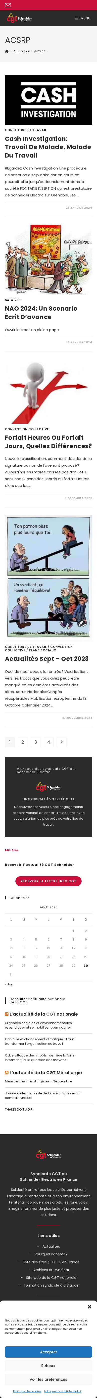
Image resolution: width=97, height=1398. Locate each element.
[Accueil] (7, 51)
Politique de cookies (27, 1391)
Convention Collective (27, 429)
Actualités (51, 1246)
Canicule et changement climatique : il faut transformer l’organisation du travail (39, 1041)
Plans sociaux (42, 650)
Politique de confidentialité (62, 1391)
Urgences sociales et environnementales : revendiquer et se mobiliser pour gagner (39, 1025)
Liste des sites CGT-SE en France (51, 1262)
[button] (89, 1306)
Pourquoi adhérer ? (51, 1254)
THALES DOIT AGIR (19, 1109)
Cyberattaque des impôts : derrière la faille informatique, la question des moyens (40, 1057)
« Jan (9, 984)
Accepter (48, 1352)
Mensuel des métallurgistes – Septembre (38, 1081)
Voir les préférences (48, 1379)
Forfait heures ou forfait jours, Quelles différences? (48, 442)
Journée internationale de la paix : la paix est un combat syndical (43, 1095)
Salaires (13, 300)
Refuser (48, 1365)
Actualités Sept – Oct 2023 (47, 659)
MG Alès (11, 850)
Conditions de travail (26, 130)
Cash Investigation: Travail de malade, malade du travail (48, 147)
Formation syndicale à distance (51, 1285)
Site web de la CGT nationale (51, 1277)
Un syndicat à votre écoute (49, 799)
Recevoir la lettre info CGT (48, 881)
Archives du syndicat (51, 1269)
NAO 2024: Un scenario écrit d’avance (41, 312)
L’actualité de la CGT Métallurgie (46, 1073)
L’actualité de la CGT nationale (44, 1014)
